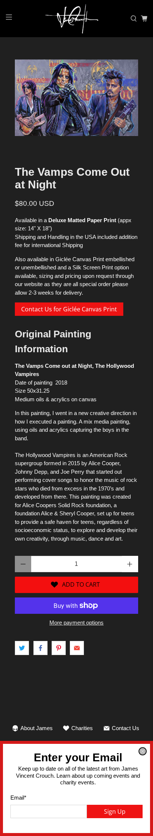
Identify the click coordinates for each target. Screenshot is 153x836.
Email (18, 797)
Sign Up (115, 811)
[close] (142, 751)
